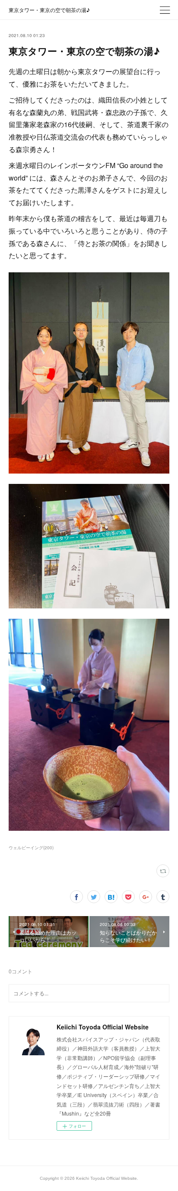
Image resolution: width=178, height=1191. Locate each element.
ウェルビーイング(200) (31, 848)
